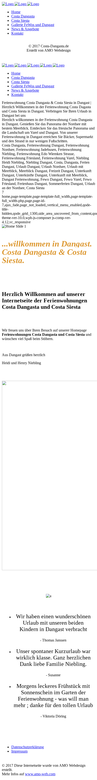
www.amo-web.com (40, 774)
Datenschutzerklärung (27, 747)
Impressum (19, 751)
